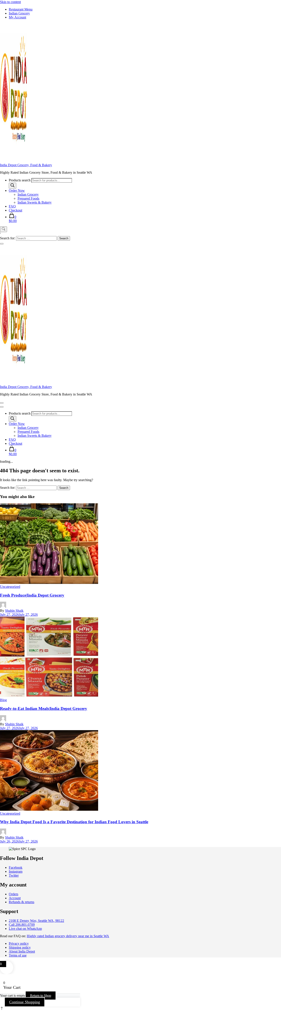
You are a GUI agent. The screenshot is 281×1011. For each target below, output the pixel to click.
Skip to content (10, 2)
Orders (13, 894)
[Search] (12, 186)
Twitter (14, 875)
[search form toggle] (3, 229)
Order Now (17, 190)
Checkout (15, 210)
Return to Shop (40, 995)
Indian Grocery (19, 13)
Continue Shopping (24, 1002)
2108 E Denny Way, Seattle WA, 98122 (36, 921)
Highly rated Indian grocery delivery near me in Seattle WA (68, 936)
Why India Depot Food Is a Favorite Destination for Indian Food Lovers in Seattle (74, 822)
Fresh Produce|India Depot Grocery (32, 595)
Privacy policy (19, 943)
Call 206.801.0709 (22, 924)
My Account (17, 17)
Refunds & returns (21, 902)
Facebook (15, 867)
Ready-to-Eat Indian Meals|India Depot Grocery (43, 708)
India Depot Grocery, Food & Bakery (26, 165)
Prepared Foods (28, 198)
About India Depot (22, 951)
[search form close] (2, 243)
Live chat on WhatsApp (25, 928)
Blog (3, 700)
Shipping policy (20, 947)
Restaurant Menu (20, 9)
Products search (20, 180)
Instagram (15, 871)
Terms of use (18, 955)
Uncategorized (10, 587)
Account (15, 898)
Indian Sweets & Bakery (35, 202)
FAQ (12, 206)
